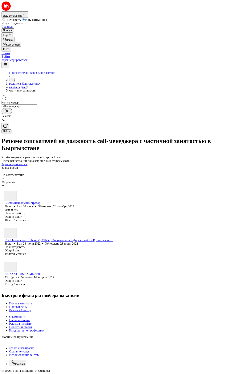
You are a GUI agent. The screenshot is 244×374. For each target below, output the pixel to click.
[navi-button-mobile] (5, 65)
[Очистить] (7, 111)
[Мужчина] (11, 196)
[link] (8, 39)
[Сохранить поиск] (5, 126)
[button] (6, 53)
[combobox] (19, 103)
